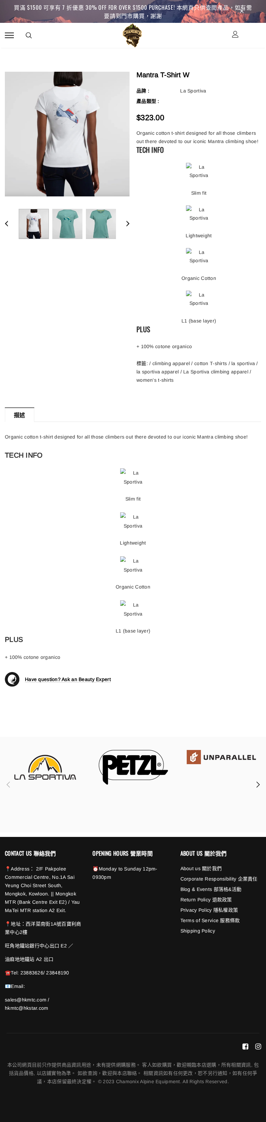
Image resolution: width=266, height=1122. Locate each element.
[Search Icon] (29, 35)
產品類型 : (147, 101)
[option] (67, 134)
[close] (241, 11)
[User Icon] (235, 35)
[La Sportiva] (45, 767)
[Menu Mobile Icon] (9, 35)
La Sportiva (193, 91)
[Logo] (132, 34)
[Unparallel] (221, 757)
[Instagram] (258, 1046)
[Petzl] (133, 767)
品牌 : (142, 91)
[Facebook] (245, 1046)
